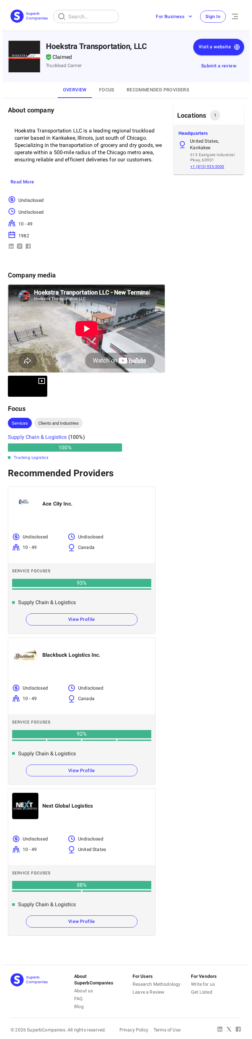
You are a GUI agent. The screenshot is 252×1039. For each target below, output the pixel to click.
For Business (170, 16)
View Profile (81, 619)
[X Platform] (229, 1030)
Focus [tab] (106, 89)
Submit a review (218, 65)
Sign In (212, 16)
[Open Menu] (235, 16)
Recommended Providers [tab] (158, 89)
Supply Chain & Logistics (37, 437)
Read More (22, 181)
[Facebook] (238, 1030)
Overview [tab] (75, 89)
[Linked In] (220, 1030)
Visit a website (215, 46)
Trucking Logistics (31, 457)
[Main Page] (29, 16)
